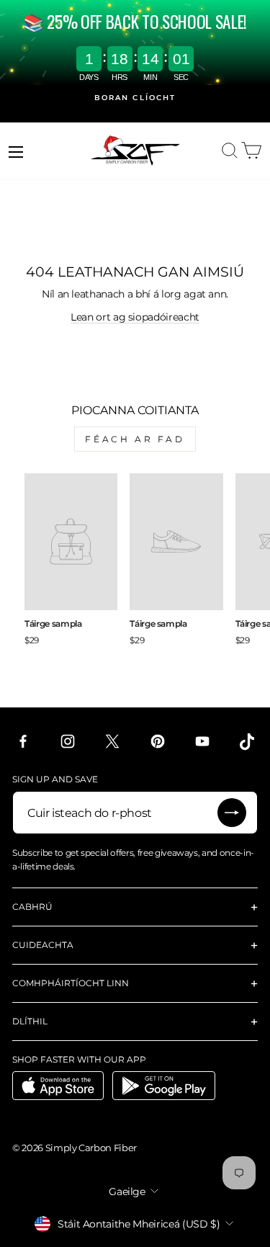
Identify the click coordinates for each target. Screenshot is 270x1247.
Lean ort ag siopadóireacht (135, 317)
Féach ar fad (134, 439)
